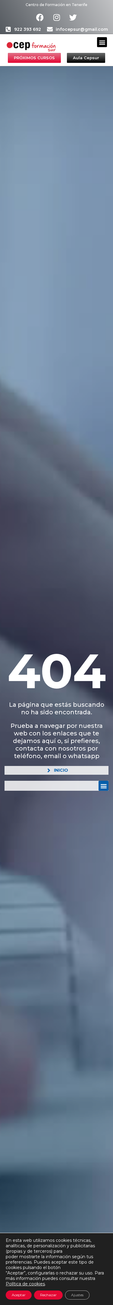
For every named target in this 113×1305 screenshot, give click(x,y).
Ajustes (77, 1295)
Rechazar (48, 1295)
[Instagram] (56, 17)
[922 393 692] (8, 29)
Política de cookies (25, 1284)
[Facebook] (40, 17)
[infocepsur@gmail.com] (50, 29)
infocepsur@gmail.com (82, 29)
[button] (102, 42)
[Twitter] (73, 17)
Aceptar (19, 1295)
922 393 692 (27, 29)
